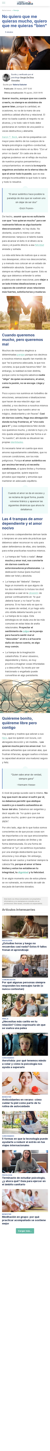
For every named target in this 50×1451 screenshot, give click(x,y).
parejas (21, 354)
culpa (26, 631)
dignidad (23, 872)
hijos (4, 738)
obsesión (33, 593)
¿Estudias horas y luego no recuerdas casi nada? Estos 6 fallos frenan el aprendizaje (24, 946)
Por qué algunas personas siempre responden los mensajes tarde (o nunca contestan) (23, 986)
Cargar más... (25, 1231)
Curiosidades (8, 1058)
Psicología (7, 941)
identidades (17, 442)
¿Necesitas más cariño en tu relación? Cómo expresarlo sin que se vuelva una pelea (24, 1025)
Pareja (16, 10)
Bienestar (6, 1097)
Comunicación (8, 980)
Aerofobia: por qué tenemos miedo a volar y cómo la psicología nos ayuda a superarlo (24, 1064)
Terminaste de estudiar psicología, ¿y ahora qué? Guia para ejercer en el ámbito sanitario (24, 1181)
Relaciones (6, 10)
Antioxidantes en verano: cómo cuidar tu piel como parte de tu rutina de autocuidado (22, 1103)
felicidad (39, 245)
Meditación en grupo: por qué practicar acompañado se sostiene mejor (24, 1220)
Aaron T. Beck (9, 137)
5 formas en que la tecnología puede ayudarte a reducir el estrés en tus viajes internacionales (25, 1142)
